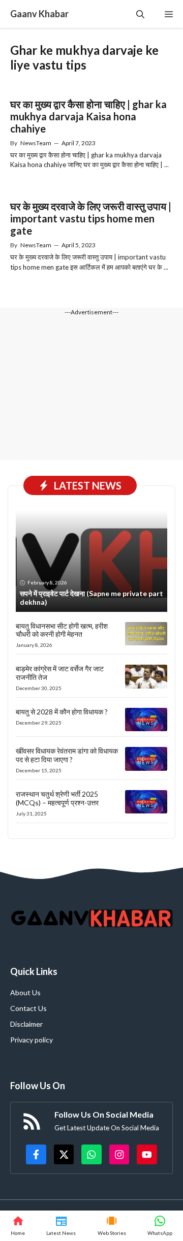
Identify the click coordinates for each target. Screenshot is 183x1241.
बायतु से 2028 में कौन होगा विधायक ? (62, 711)
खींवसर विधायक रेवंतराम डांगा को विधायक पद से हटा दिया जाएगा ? (67, 755)
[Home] (18, 1226)
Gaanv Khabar (39, 13)
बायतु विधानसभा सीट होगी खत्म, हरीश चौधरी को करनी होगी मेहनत (62, 630)
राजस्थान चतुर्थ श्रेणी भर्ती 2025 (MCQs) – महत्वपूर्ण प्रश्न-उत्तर (57, 798)
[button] (140, 14)
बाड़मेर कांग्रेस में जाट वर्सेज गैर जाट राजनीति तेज (60, 672)
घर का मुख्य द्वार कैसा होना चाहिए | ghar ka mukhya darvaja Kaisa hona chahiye (88, 116)
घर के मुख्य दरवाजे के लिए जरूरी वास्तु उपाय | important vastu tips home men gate (90, 218)
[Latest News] (61, 1226)
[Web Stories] (112, 1226)
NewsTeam (35, 143)
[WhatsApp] (160, 1226)
